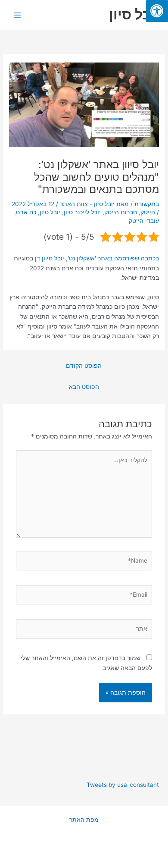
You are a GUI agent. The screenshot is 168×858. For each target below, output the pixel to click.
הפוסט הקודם (84, 365)
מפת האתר (84, 819)
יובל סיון (134, 14)
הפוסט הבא (84, 386)
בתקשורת (146, 203)
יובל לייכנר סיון (82, 212)
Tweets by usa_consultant (123, 784)
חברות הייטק (120, 212)
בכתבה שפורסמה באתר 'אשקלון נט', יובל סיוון (100, 258)
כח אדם (26, 212)
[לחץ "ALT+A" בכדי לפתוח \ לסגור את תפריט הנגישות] (157, 11)
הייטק (147, 212)
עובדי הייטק (144, 220)
